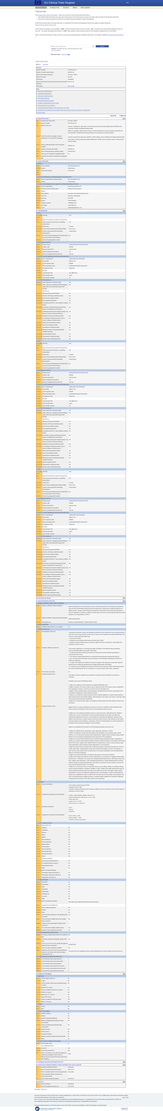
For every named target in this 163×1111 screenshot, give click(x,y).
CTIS (84, 1099)
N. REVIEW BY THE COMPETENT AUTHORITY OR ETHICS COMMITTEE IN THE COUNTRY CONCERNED (63, 110)
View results (71, 86)
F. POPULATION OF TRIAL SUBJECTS (46, 105)
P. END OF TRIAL (41, 112)
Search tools (65, 54)
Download (45, 64)
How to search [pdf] (55, 50)
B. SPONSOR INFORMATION (44, 94)
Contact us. (44, 1089)
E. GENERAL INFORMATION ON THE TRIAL (48, 103)
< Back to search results (41, 61)
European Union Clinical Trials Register (48, 15)
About (75, 8)
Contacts (66, 8)
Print (39, 64)
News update (85, 8)
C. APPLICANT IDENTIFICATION (45, 96)
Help (127, 2)
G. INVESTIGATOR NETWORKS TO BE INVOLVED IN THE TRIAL (53, 108)
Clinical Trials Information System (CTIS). (45, 25)
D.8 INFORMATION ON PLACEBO (45, 101)
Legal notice (125, 1097)
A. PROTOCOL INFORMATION (44, 91)
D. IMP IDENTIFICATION (43, 98)
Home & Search (41, 8)
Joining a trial (54, 8)
